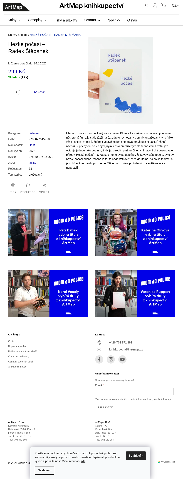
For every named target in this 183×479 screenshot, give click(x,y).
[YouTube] (122, 359)
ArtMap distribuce (17, 366)
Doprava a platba (17, 346)
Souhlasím (136, 455)
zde (83, 461)
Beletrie (34, 133)
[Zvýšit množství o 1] (19, 90)
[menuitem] (14, 20)
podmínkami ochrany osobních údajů (151, 399)
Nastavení (44, 470)
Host (32, 145)
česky (32, 162)
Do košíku (40, 92)
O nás (11, 341)
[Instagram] (111, 359)
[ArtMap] (16, 7)
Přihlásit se (105, 407)
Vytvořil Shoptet (168, 462)
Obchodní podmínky (18, 356)
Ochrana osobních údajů (20, 361)
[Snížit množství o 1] (19, 94)
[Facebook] (99, 359)
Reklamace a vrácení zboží (22, 351)
